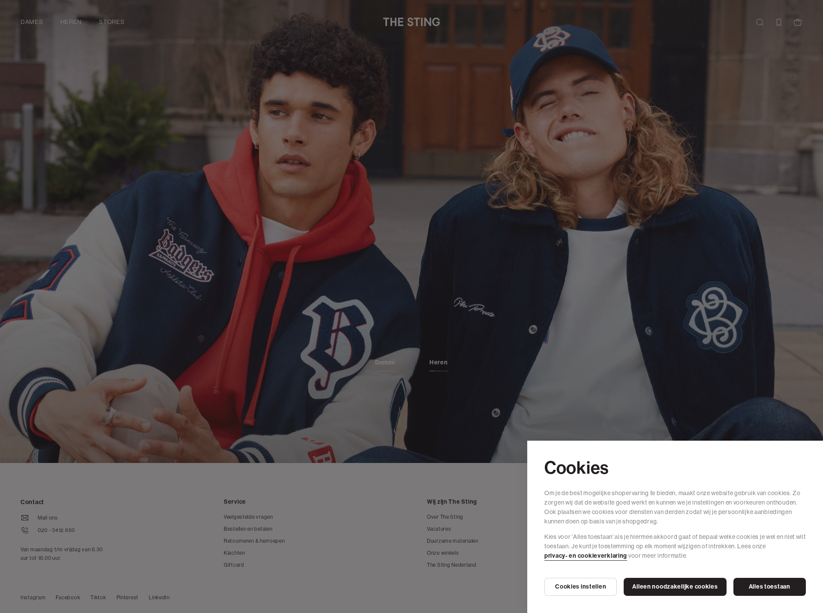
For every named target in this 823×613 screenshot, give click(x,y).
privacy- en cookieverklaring (585, 555)
